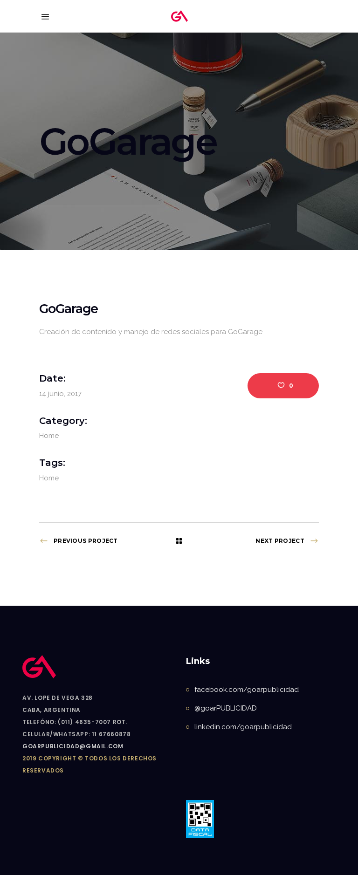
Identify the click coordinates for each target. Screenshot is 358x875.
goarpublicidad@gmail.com (72, 746)
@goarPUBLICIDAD (225, 708)
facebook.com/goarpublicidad (246, 689)
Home (49, 435)
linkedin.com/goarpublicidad (243, 727)
